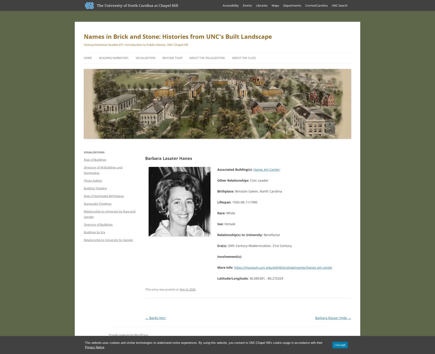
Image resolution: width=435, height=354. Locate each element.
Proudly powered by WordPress (128, 335)
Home (88, 58)
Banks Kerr (155, 318)
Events (247, 5)
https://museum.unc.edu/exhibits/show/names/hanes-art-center (283, 267)
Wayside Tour (172, 58)
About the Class (244, 58)
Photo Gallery (93, 180)
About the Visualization (207, 58)
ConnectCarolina (316, 5)
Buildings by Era (94, 232)
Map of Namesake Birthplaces (104, 196)
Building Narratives (113, 58)
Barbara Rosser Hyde (333, 318)
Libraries (262, 5)
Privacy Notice (94, 347)
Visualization (145, 58)
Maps (275, 5)
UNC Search (340, 5)
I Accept (340, 345)
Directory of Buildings (98, 224)
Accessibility (231, 5)
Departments (292, 5)
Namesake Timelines (97, 204)
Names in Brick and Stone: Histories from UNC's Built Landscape (178, 36)
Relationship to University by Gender (108, 240)
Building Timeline (95, 188)
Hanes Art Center (267, 169)
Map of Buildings (95, 160)
